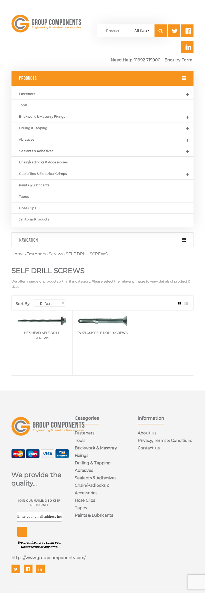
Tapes (24, 196)
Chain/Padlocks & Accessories (43, 162)
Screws (56, 254)
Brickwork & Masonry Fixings (42, 116)
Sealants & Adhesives (36, 151)
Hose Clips (27, 208)
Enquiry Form (178, 60)
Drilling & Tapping (33, 128)
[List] (186, 303)
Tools (23, 105)
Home (18, 254)
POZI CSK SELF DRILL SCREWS (103, 333)
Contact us (149, 448)
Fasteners (27, 94)
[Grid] (179, 303)
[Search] (160, 30)
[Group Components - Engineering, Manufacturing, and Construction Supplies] (47, 37)
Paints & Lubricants (34, 185)
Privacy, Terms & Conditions (165, 440)
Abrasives (26, 139)
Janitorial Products (34, 219)
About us (147, 433)
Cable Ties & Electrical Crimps (43, 174)
